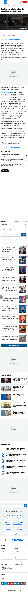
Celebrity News (18, 525)
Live (25, 1)
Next (16, 554)
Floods (21, 522)
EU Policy (17, 551)
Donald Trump (18, 529)
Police (6, 522)
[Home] (1, 5)
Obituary (21, 533)
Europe (5, 5)
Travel (16, 557)
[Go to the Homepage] (5, 2)
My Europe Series (12, 5)
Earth (2, 554)
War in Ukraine (10, 518)
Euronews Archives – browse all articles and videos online (6, 568)
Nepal (7, 525)
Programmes (4, 564)
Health (13, 522)
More (2, 578)
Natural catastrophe (10, 533)
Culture (3, 561)
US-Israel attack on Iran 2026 (14, 515)
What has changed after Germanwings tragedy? (10, 155)
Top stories (6, 375)
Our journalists (18, 564)
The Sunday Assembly (7, 92)
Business (3, 551)
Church (5, 170)
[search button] (25, 505)
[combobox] (14, 505)
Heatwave (8, 529)
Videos (16, 561)
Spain (19, 518)
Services (3, 574)
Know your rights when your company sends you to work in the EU (12, 160)
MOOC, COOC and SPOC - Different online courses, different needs (11, 165)
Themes (3, 545)
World (16, 548)
